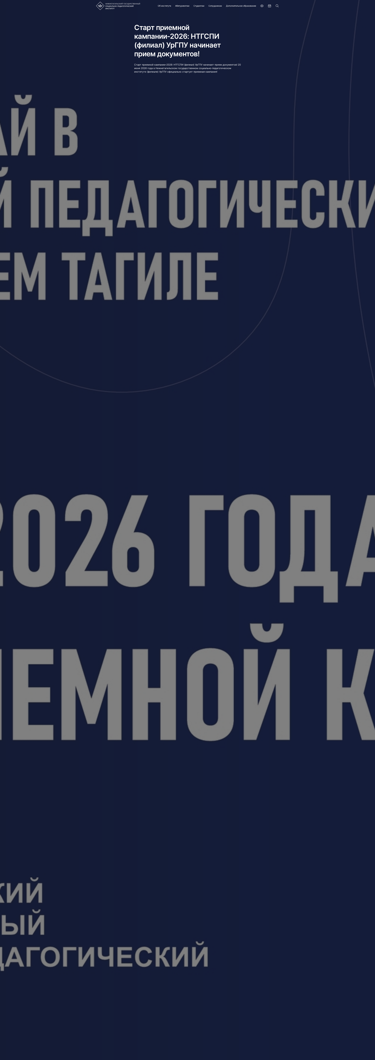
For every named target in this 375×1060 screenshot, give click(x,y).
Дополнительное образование (241, 6)
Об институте (164, 6)
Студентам (199, 6)
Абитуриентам (182, 6)
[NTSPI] (118, 6)
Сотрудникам (215, 6)
